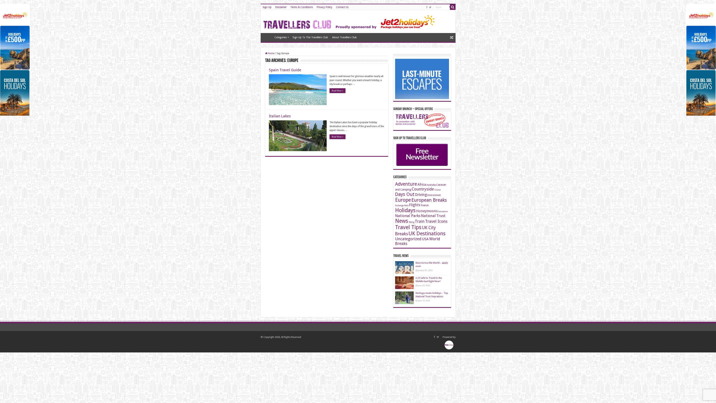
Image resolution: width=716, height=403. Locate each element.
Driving (421, 195)
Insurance (443, 211)
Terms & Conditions (301, 7)
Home (267, 37)
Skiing (411, 222)
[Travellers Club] (349, 20)
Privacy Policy (324, 7)
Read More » (337, 90)
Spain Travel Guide (285, 70)
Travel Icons (436, 221)
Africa (421, 184)
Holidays (405, 210)
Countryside (423, 189)
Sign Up (267, 7)
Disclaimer (281, 7)
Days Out (404, 194)
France (424, 205)
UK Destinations (427, 233)
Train (420, 221)
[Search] (453, 7)
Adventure (406, 184)
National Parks (407, 215)
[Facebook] (427, 7)
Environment (434, 195)
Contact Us (342, 7)
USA (425, 239)
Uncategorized (408, 239)
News (401, 221)
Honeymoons (427, 211)
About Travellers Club (344, 37)
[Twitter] (430, 7)
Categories (280, 37)
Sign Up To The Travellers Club (310, 37)
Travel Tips (408, 227)
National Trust (433, 216)
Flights (414, 205)
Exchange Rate (402, 205)
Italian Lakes (280, 116)
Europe (403, 200)
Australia (431, 184)
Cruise (437, 190)
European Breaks (429, 200)
